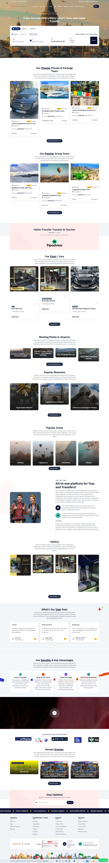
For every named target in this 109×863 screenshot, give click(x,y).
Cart (97, 6)
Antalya (35, 829)
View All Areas (53, 468)
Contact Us (58, 821)
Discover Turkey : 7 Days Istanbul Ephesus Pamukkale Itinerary (54, 775)
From (13, 39)
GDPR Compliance (60, 834)
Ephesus (35, 831)
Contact (72, 6)
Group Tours (81, 824)
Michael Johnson (80, 638)
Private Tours (82, 826)
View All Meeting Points (53, 364)
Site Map (12, 829)
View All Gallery (54, 596)
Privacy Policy (59, 824)
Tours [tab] (25, 28)
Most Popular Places (17, 763)
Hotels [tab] (33, 28)
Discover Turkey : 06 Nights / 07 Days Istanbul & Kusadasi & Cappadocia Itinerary (85, 776)
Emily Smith (48, 638)
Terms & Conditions (61, 826)
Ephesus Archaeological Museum (85, 407)
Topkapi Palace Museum (54, 402)
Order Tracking (79, 6)
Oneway (15, 34)
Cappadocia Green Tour (81, 189)
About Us (66, 6)
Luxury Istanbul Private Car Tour (24, 123)
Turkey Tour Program (48, 763)
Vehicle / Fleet (82, 831)
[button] (53, 104)
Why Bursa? (24, 771)
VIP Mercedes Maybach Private (84, 309)
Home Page (35, 6)
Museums (59, 6)
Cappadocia (36, 824)
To (32, 39)
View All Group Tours (53, 212)
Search (94, 40)
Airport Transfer (43, 6)
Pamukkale (36, 826)
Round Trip (23, 34)
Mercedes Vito (17, 309)
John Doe (18, 638)
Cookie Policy (59, 829)
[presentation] (10, 109)
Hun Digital (46, 861)
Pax (71, 38)
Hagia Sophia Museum (24, 407)
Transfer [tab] (17, 28)
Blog (55, 6)
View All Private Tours (53, 140)
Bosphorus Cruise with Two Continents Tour (22, 189)
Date (52, 39)
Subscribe (70, 802)
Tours (50, 6)
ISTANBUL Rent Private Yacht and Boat (53, 112)
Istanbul (35, 821)
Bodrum (35, 834)
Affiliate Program (15, 826)
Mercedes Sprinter (49, 301)
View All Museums (53, 415)
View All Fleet (53, 324)
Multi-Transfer (34, 34)
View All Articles (53, 783)
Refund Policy (59, 831)
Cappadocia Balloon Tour (51, 195)
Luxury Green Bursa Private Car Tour (84, 111)
